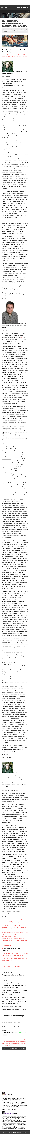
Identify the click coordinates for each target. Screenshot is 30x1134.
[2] (22, 337)
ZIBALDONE (22, 1048)
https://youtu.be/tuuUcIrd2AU (12, 966)
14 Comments (7, 945)
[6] (12, 663)
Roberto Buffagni (12, 1048)
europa (10, 1039)
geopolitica (23, 1039)
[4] (7, 519)
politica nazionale (21, 1041)
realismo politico (6, 1043)
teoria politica (22, 1043)
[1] (26, 333)
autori (4, 1048)
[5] (22, 656)
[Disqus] (15, 1070)
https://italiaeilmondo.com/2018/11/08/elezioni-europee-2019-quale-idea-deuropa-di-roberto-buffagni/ (15, 56)
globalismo (5, 1041)
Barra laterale (21, 7)
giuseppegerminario (19, 30)
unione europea (6, 1045)
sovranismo (14, 1043)
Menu (6, 7)
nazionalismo (12, 1041)
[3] (17, 434)
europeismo (16, 1039)
